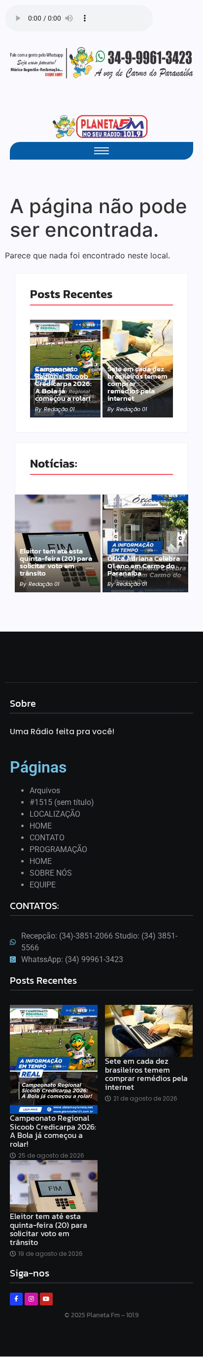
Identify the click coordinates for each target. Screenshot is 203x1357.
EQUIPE (43, 884)
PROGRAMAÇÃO (58, 849)
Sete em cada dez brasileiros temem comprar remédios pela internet (137, 383)
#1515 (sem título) (62, 802)
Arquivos (45, 790)
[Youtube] (46, 1299)
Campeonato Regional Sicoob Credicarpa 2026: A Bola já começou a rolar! (63, 383)
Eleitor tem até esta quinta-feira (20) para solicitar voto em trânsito (56, 562)
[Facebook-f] (16, 1299)
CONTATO (47, 837)
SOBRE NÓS (51, 873)
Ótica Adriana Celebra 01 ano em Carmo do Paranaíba (143, 565)
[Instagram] (31, 1299)
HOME (41, 826)
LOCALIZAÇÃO (55, 814)
